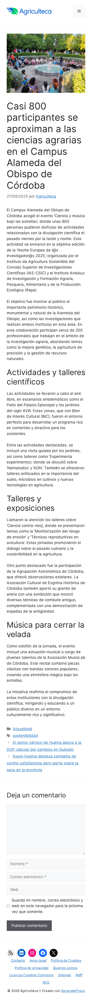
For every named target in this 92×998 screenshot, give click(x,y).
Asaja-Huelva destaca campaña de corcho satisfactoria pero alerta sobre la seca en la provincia (42, 763)
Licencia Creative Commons (31, 975)
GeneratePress (73, 991)
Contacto (18, 960)
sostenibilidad (25, 735)
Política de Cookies (66, 960)
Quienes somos (65, 968)
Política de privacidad (31, 968)
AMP (79, 975)
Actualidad (22, 729)
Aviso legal (37, 960)
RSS (46, 982)
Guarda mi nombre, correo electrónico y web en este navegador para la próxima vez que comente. (47, 906)
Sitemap (64, 975)
